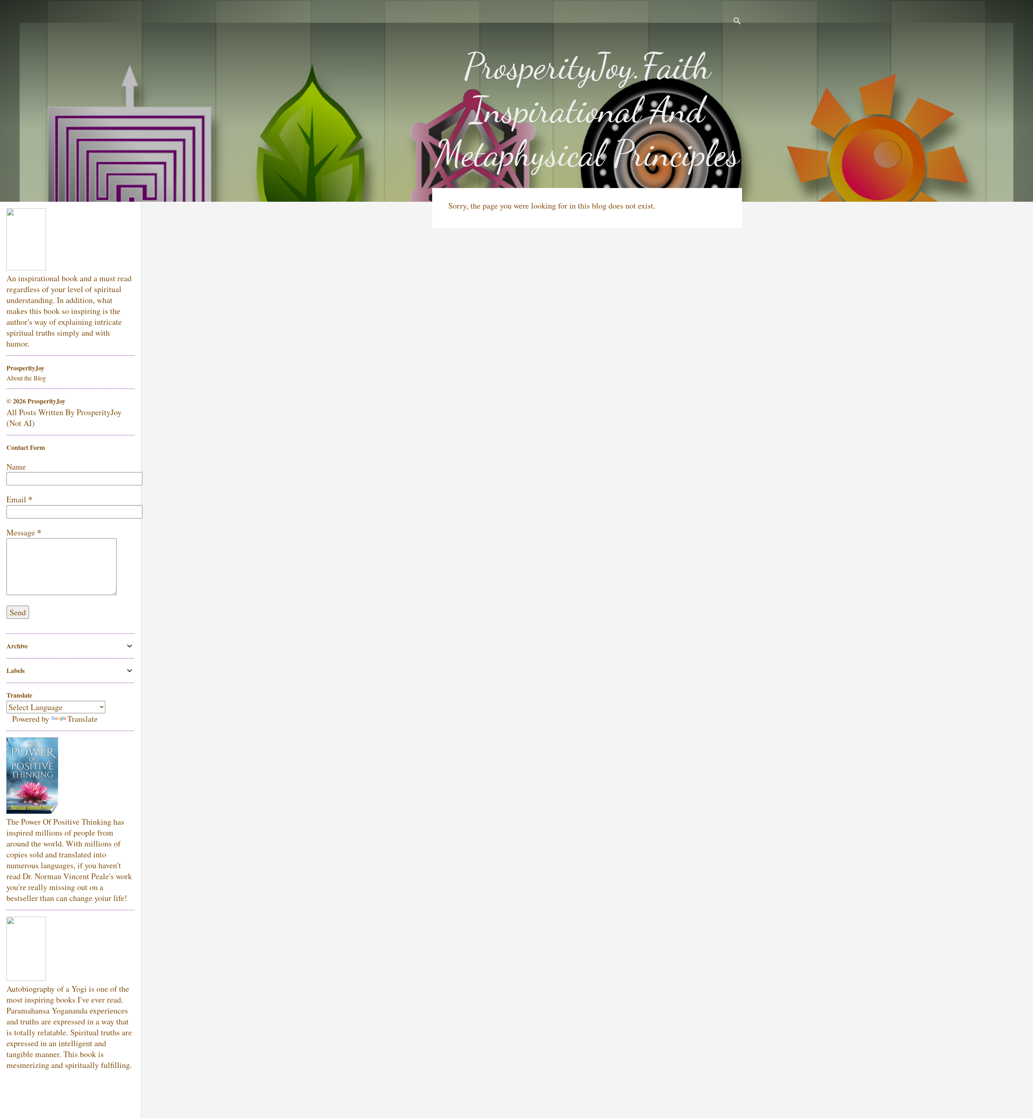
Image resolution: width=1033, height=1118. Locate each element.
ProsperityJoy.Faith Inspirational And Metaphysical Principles (587, 109)
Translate (82, 718)
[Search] (737, 22)
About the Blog (26, 378)
